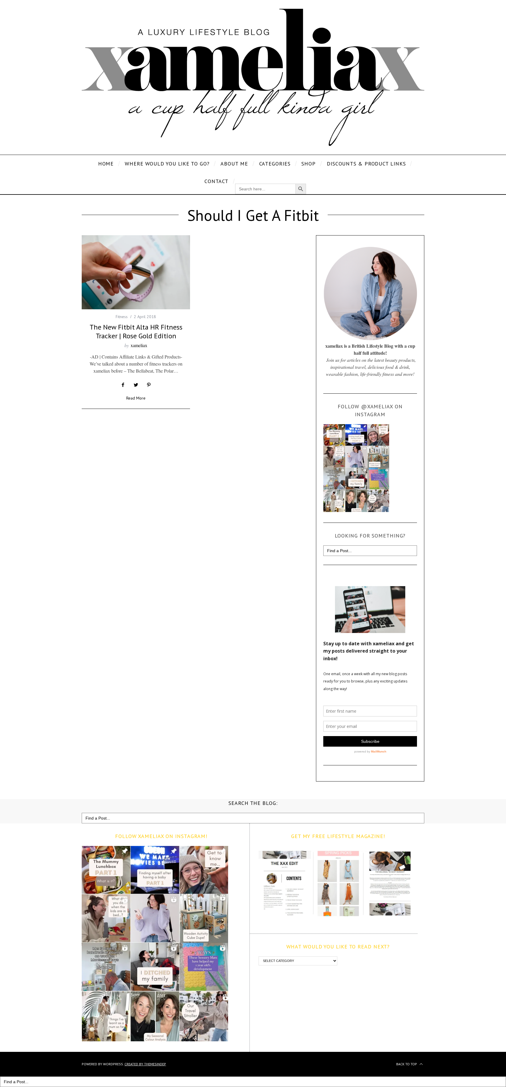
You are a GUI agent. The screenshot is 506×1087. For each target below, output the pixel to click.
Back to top (407, 1064)
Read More (136, 398)
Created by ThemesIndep (145, 1064)
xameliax (139, 345)
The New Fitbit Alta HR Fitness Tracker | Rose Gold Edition (136, 331)
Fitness (122, 316)
